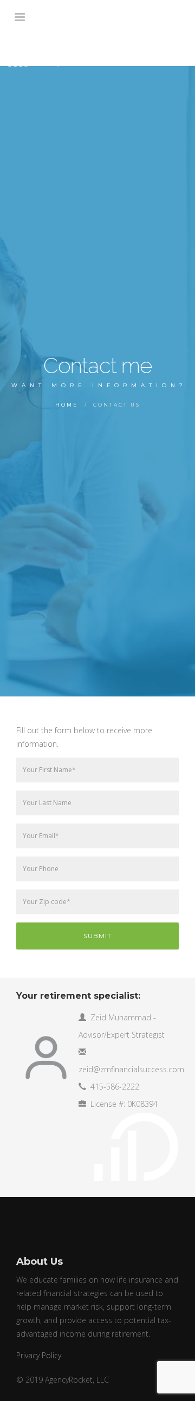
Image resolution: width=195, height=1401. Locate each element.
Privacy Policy (38, 1355)
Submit (97, 936)
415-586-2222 (114, 1086)
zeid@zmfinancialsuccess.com (131, 1069)
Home (66, 405)
